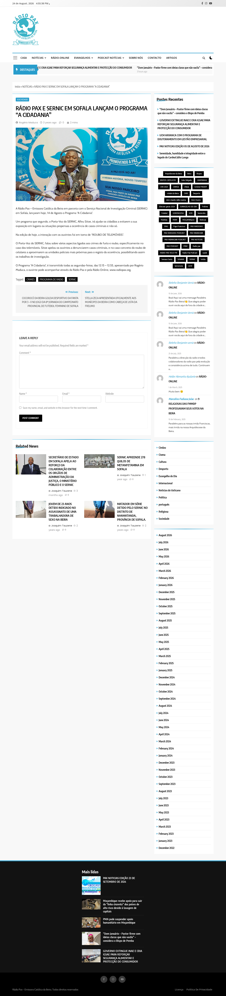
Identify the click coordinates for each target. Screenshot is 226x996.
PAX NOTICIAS (197, 239)
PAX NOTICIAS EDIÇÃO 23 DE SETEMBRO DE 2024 (119, 879)
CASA (24, 57)
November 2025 (167, 599)
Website (109, 393)
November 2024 (167, 684)
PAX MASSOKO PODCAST (174, 233)
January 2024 (166, 755)
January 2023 (165, 840)
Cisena (162, 454)
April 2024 (164, 734)
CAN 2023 (164, 187)
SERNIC (72, 279)
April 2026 (164, 563)
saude (205, 253)
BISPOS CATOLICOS (168, 180)
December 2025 (167, 592)
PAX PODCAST (172, 246)
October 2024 (166, 691)
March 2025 (165, 656)
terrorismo (179, 266)
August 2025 (165, 620)
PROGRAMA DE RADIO (51, 279)
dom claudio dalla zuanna (176, 200)
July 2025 (163, 627)
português (164, 504)
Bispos (199, 173)
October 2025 (166, 606)
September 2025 (167, 613)
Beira (189, 173)
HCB (190, 213)
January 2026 (166, 585)
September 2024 (167, 698)
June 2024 (164, 720)
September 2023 (167, 784)
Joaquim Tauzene (61, 490)
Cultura (162, 461)
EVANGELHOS (82, 57)
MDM (175, 220)
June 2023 (164, 805)
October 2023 (165, 776)
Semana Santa (166, 259)
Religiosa (163, 511)
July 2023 (163, 798)
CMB (186, 193)
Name (23, 393)
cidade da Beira (173, 193)
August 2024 (165, 705)
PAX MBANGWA (196, 233)
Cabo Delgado (186, 180)
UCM (190, 266)
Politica (163, 497)
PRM (185, 246)
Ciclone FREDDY (200, 187)
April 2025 (164, 649)
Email (65, 393)
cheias (186, 187)
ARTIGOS (171, 57)
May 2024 (164, 727)
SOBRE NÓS (136, 57)
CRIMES (30, 279)
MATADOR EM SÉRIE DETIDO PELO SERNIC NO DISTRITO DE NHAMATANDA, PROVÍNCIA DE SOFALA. (132, 512)
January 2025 (165, 670)
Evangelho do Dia (168, 476)
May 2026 (164, 556)
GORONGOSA (178, 213)
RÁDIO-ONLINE (60, 57)
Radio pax (196, 246)
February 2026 (166, 578)
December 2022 (166, 848)
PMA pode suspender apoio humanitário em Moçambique (119, 920)
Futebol (164, 213)
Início (17, 86)
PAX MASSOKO (196, 226)
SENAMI (181, 259)
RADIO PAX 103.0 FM (168, 253)
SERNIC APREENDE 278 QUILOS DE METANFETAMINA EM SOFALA (131, 463)
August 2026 (165, 535)
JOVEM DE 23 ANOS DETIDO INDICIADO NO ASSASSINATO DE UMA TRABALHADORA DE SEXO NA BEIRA (63, 512)
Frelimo (205, 206)
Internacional (166, 483)
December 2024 (167, 677)
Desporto (196, 193)
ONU (166, 226)
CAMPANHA (202, 180)
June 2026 (164, 549)
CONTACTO (154, 57)
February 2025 (166, 663)
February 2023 (166, 833)
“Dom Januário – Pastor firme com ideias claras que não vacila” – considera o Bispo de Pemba (164, 67)
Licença (179, 989)
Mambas (164, 220)
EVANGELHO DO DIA (188, 206)
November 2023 (167, 769)
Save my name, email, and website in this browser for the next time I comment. (60, 407)
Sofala (203, 259)
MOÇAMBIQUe (188, 220)
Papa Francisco (179, 226)
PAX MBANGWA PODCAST (175, 239)
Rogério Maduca (28, 122)
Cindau (162, 447)
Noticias (203, 220)
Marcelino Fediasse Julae (181, 399)
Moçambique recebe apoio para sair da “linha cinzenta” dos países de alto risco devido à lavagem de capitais (122, 906)
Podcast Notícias (109, 57)
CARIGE (176, 187)
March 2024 (165, 741)
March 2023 (165, 826)
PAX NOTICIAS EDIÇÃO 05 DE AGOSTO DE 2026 (184, 146)
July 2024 (163, 713)
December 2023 (166, 762)
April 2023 (164, 819)
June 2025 (164, 634)
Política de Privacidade (199, 989)
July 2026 (163, 542)
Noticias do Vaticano (170, 490)
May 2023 (164, 812)
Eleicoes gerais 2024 (167, 206)
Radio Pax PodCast (189, 253)
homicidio (201, 213)
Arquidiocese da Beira (173, 173)
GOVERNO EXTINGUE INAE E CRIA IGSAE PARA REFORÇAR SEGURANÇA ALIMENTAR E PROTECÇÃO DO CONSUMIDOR (184, 124)
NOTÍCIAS (37, 57)
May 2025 (164, 642)
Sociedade (22, 99)
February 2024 (166, 748)
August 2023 (165, 791)
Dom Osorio (196, 200)
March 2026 (165, 570)
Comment (25, 352)
